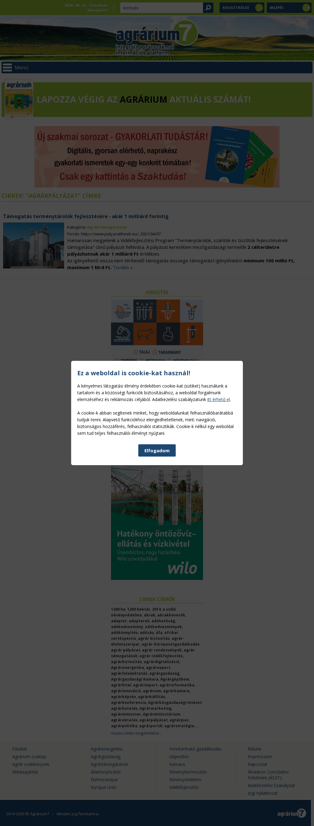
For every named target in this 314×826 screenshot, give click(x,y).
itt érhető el (218, 399)
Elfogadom (157, 450)
